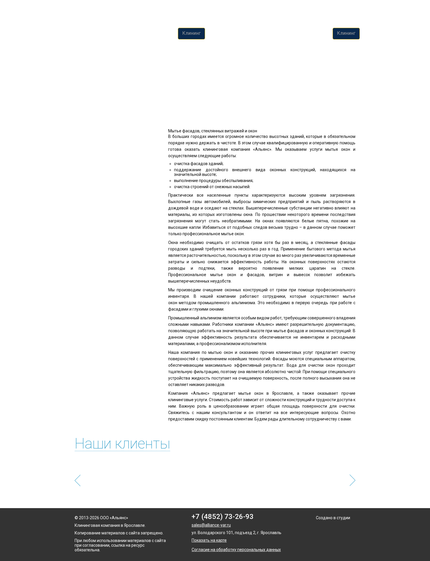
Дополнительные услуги (236, 33)
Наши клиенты (122, 443)
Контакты (317, 33)
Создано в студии (333, 517)
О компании (285, 33)
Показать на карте (209, 540)
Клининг (191, 33)
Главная (82, 63)
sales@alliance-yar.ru (211, 525)
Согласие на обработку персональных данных (236, 549)
